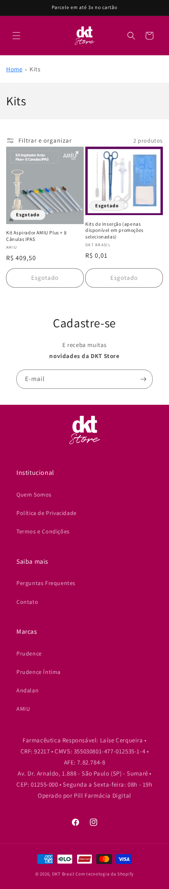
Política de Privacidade (46, 513)
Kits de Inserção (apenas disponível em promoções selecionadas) (114, 230)
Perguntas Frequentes (45, 583)
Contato (27, 602)
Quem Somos (34, 494)
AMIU (23, 708)
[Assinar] (143, 379)
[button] (16, 36)
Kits (35, 69)
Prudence (29, 653)
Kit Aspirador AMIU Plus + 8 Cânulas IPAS (36, 235)
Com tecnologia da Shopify (104, 874)
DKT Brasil (63, 874)
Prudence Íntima (38, 672)
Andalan (27, 690)
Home (14, 69)
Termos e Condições (43, 531)
